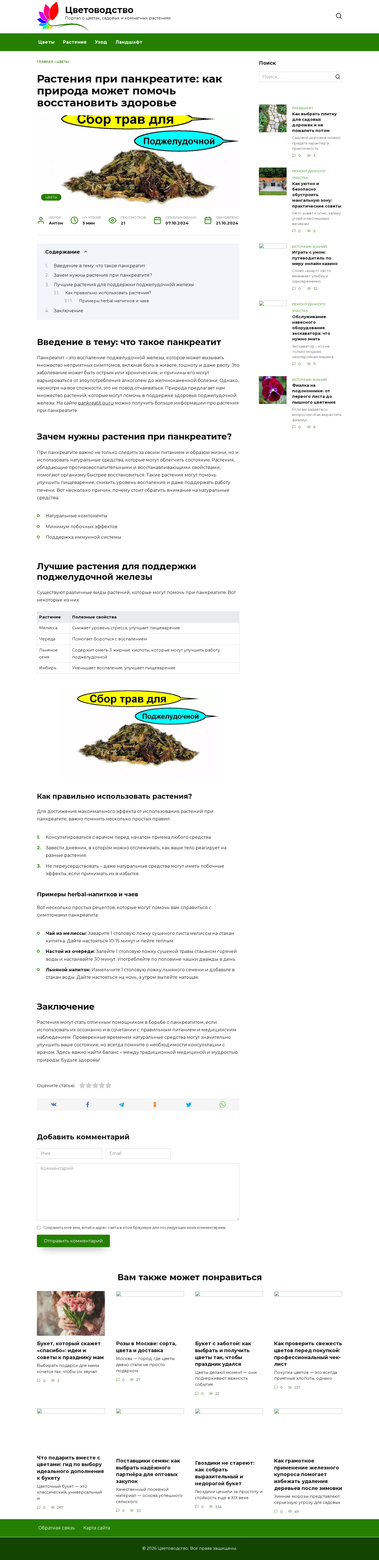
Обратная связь (56, 1528)
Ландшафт (128, 42)
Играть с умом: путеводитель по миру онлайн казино (315, 258)
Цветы (46, 42)
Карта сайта (96, 1528)
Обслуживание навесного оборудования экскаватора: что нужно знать (311, 328)
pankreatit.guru (96, 403)
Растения (75, 42)
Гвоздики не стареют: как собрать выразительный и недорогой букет (224, 1473)
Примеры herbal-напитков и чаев (114, 300)
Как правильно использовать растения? (108, 292)
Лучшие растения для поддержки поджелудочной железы (124, 284)
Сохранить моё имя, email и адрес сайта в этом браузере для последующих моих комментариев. (134, 1227)
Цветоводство (99, 9)
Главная (45, 62)
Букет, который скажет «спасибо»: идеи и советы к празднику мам (70, 1350)
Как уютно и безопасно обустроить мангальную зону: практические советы (316, 195)
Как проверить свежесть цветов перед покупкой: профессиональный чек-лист (308, 1354)
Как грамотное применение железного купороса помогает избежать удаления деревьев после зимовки (308, 1474)
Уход (101, 42)
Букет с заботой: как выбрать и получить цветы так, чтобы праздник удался (223, 1354)
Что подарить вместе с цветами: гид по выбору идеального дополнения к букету (70, 1467)
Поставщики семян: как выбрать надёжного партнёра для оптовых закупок (148, 1471)
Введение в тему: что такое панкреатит (99, 265)
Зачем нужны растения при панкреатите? (103, 275)
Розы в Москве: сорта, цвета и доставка (146, 1347)
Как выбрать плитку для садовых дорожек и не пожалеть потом (314, 122)
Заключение (68, 310)
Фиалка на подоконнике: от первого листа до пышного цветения (313, 394)
